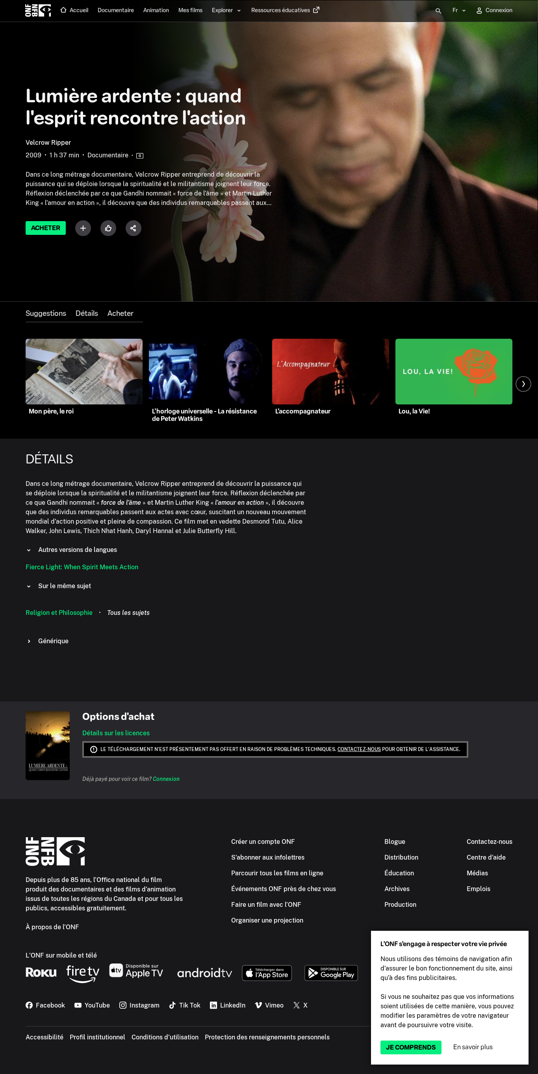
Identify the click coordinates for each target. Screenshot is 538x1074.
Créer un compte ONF (263, 841)
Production (400, 904)
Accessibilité (44, 1037)
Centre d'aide (486, 857)
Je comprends (411, 1047)
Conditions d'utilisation (165, 1037)
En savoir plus (473, 1047)
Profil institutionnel (97, 1037)
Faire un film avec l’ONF (266, 904)
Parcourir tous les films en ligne (277, 873)
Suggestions (46, 313)
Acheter (45, 228)
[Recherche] (438, 11)
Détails (87, 313)
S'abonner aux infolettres (267, 857)
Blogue (394, 841)
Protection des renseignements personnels (267, 1037)
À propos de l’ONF (52, 927)
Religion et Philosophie (59, 612)
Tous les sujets (128, 612)
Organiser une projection (267, 920)
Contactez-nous (359, 749)
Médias (477, 873)
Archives (397, 889)
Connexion (166, 779)
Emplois (478, 889)
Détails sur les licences (116, 733)
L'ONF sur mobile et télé (61, 955)
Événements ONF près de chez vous (283, 889)
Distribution (401, 857)
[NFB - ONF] (38, 11)
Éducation (399, 873)
